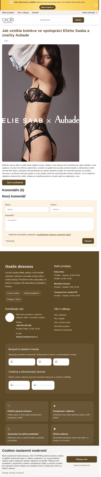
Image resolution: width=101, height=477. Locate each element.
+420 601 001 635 (23, 325)
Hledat (78, 20)
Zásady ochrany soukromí (13, 473)
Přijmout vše (81, 459)
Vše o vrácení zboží (62, 322)
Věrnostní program (62, 326)
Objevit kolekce (47, 7)
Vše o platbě (59, 318)
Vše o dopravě (60, 315)
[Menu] (96, 20)
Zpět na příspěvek (14, 182)
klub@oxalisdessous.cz (26, 337)
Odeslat (88, 241)
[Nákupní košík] (89, 20)
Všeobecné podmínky (63, 330)
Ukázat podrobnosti (82, 465)
